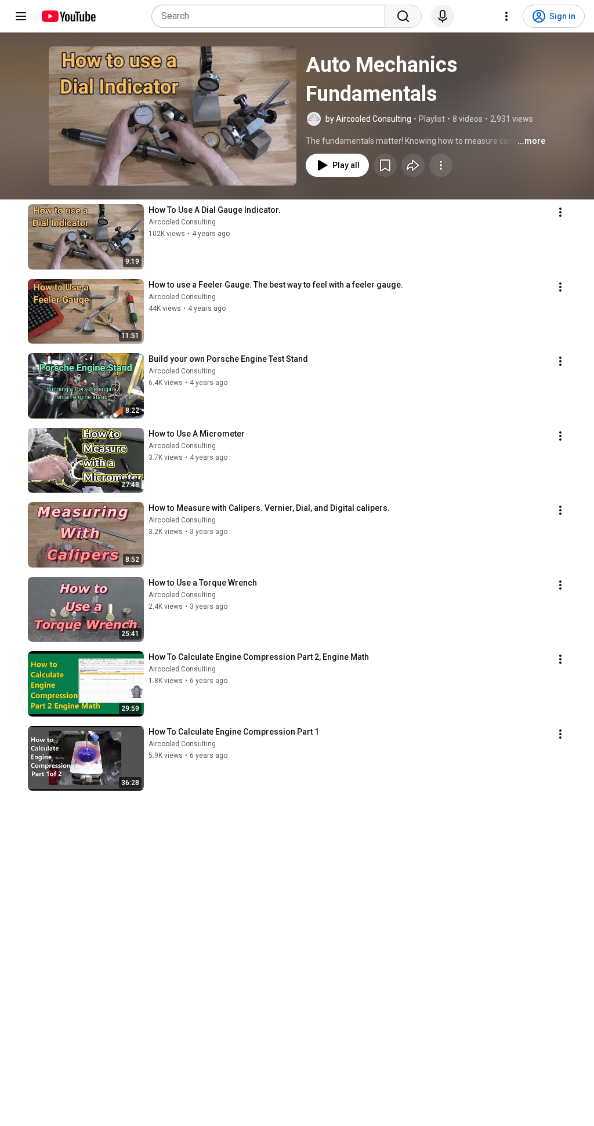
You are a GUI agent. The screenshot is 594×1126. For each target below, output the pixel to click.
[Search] (403, 16)
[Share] (413, 165)
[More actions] (440, 165)
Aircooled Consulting (182, 222)
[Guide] (21, 16)
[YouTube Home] (68, 16)
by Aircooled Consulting (368, 119)
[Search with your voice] (442, 16)
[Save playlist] (385, 165)
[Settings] (506, 16)
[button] (172, 116)
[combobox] (271, 16)
